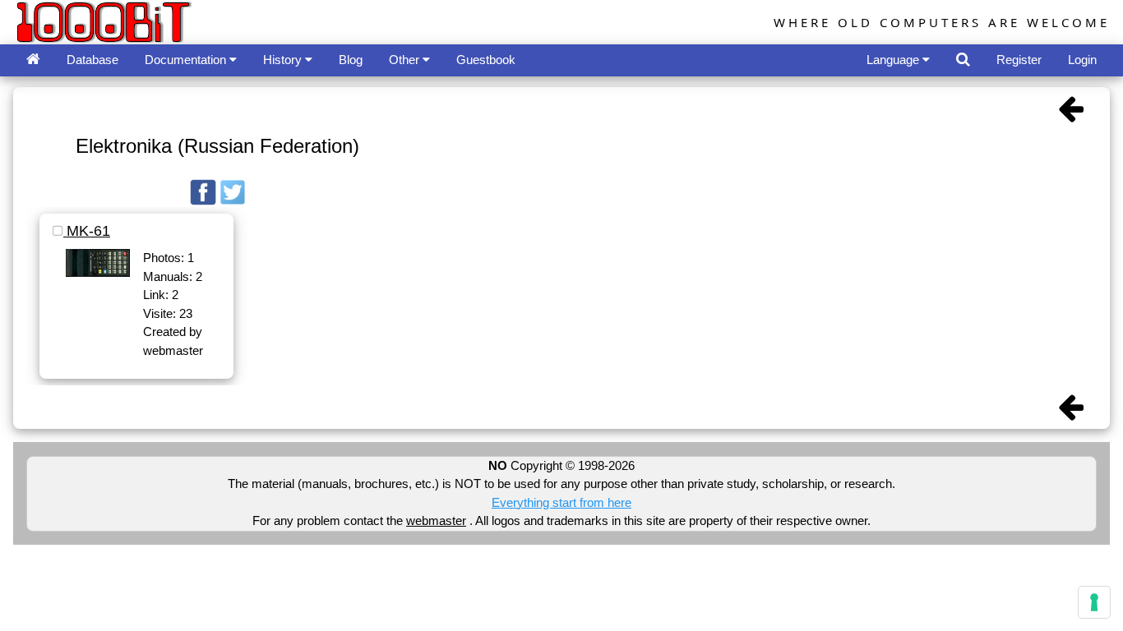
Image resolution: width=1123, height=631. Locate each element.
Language (894, 60)
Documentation (187, 60)
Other (406, 60)
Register (1019, 60)
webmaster (436, 520)
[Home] (33, 60)
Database (92, 60)
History (284, 60)
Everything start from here (561, 502)
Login (1082, 60)
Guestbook (485, 60)
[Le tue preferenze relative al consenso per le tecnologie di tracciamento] (1094, 602)
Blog (351, 60)
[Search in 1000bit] (963, 60)
